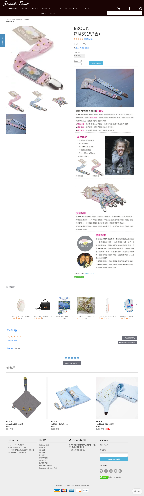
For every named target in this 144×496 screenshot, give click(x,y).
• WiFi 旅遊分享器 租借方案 (17, 447)
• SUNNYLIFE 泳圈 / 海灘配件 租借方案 (21, 450)
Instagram (115, 471)
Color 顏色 (77, 52)
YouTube (111, 471)
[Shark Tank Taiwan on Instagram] (140, 8)
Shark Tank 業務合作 (46, 465)
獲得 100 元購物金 (115, 477)
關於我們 (42, 450)
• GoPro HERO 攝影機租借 (17, 452)
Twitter (101, 471)
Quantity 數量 (78, 61)
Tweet (87, 273)
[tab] (10, 348)
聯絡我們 (42, 452)
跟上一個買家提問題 (82, 48)
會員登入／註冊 (44, 445)
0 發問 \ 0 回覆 (12, 340)
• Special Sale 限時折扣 (16, 445)
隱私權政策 (42, 460)
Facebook (106, 471)
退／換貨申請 (43, 463)
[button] (7, 304)
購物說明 (42, 447)
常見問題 (42, 455)
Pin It (92, 273)
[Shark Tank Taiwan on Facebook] (129, 8)
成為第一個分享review (72, 363)
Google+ (120, 471)
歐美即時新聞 (104, 445)
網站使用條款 (43, 458)
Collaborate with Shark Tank (48, 468)
